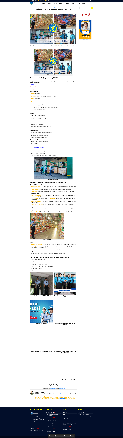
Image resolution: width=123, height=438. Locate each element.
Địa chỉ (72, 435)
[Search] (92, 3)
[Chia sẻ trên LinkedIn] (57, 385)
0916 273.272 (62, 398)
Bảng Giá (55, 3)
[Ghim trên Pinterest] (55, 385)
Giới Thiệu (44, 3)
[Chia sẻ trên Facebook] (50, 385)
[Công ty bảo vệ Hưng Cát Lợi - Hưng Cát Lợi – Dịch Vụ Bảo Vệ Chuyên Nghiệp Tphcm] (35, 3)
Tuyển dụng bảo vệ (53, 7)
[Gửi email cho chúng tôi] (92, 0)
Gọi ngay (52, 435)
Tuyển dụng (66, 3)
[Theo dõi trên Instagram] (90, 0)
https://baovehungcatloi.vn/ (65, 393)
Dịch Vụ (49, 3)
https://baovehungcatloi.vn (39, 147)
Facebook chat (59, 435)
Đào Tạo (61, 3)
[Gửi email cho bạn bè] (53, 385)
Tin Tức (78, 3)
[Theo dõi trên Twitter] (91, 0)
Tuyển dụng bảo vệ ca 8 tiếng (36, 86)
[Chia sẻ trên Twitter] (51, 385)
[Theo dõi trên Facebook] (89, 0)
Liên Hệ (83, 3)
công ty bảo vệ (48, 151)
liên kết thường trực (62, 388)
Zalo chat (66, 435)
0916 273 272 (42, 0)
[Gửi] (92, 8)
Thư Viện (73, 3)
